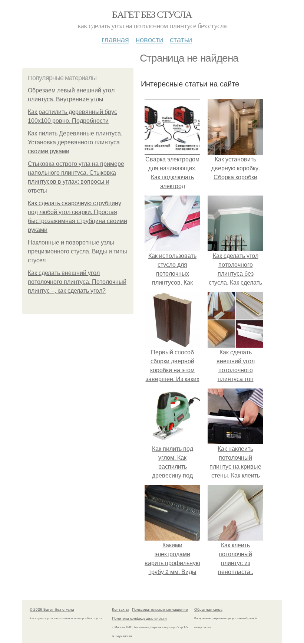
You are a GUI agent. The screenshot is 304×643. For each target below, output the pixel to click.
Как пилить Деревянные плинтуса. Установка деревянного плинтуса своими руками (75, 142)
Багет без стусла (152, 14)
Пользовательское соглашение (160, 609)
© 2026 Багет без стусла (52, 609)
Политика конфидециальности (139, 618)
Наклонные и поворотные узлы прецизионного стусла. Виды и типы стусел (77, 251)
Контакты (120, 609)
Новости (149, 39)
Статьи (181, 39)
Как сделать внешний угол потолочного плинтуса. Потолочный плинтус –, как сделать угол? (77, 282)
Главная (115, 39)
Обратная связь (208, 609)
